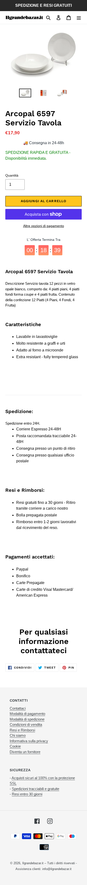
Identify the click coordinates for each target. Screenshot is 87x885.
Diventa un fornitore (25, 752)
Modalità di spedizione (27, 719)
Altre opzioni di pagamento (43, 226)
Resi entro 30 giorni (27, 794)
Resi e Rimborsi (22, 730)
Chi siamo (18, 735)
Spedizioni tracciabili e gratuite (35, 789)
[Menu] (79, 17)
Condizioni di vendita (26, 724)
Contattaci (18, 708)
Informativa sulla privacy (29, 741)
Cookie (15, 746)
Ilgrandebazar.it (33, 863)
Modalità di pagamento (27, 714)
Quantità (11, 175)
